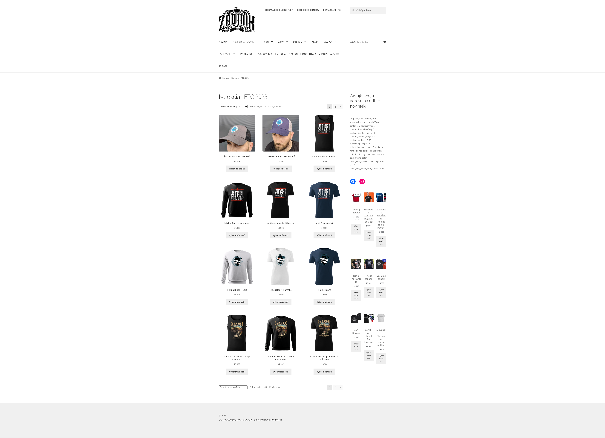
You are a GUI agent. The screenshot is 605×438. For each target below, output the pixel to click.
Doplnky (297, 41)
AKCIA (315, 41)
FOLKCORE (225, 54)
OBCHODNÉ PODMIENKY (308, 10)
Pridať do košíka (237, 168)
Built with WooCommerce (268, 419)
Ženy (280, 41)
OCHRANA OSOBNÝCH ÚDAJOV (279, 10)
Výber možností (324, 168)
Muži (266, 41)
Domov (225, 78)
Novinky (223, 41)
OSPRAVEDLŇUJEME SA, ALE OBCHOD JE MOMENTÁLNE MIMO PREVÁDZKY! (298, 54)
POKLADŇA (246, 54)
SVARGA (328, 41)
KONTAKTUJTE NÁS (332, 10)
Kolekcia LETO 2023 (243, 41)
